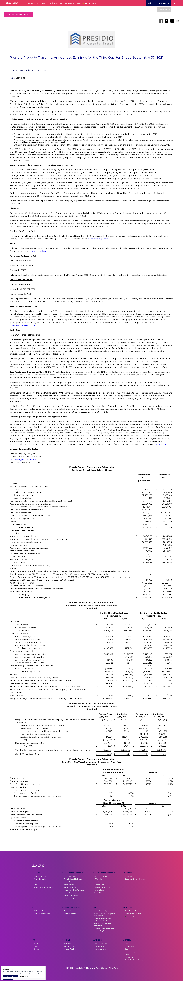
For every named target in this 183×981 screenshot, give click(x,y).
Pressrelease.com (100, 949)
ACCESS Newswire (100, 943)
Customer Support (131, 952)
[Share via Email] (177, 21)
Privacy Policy (113, 968)
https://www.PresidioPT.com (23, 325)
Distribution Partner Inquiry (134, 960)
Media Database (69, 882)
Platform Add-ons (70, 914)
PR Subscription (39, 911)
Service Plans (68, 911)
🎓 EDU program (89, 3)
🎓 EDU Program (130, 916)
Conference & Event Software (135, 879)
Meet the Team (69, 946)
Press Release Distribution (73, 879)
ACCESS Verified (69, 898)
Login (176, 3)
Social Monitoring (70, 893)
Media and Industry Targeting (74, 890)
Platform (36, 946)
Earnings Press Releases (102, 887)
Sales (127, 949)
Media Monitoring (70, 887)
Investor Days (99, 890)
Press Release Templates (133, 911)
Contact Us (163, 9)
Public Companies (40, 876)
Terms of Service (101, 968)
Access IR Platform (100, 876)
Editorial (127, 954)
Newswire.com (99, 946)
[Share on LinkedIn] (172, 21)
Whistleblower (99, 893)
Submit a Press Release (157, 3)
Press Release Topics (101, 911)
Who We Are (68, 943)
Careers (66, 952)
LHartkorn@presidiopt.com (23, 459)
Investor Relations (70, 949)
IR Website (98, 879)
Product (36, 943)
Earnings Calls (99, 884)
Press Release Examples (133, 914)
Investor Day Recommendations (105, 931)
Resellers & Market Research (43, 887)
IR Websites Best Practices (103, 921)
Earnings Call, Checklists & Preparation (103, 924)
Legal (35, 884)
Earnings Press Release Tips (104, 928)
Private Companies (40, 879)
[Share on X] (166, 21)
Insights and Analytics (71, 895)
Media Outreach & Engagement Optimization (104, 914)
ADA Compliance (100, 882)
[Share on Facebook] (161, 21)
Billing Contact (129, 957)
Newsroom (77, 3)
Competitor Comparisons (102, 918)
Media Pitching (69, 884)
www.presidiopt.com (98, 239)
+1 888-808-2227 (131, 946)
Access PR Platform (70, 876)
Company (37, 949)
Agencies (37, 882)
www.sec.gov (161, 444)
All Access (128, 876)
